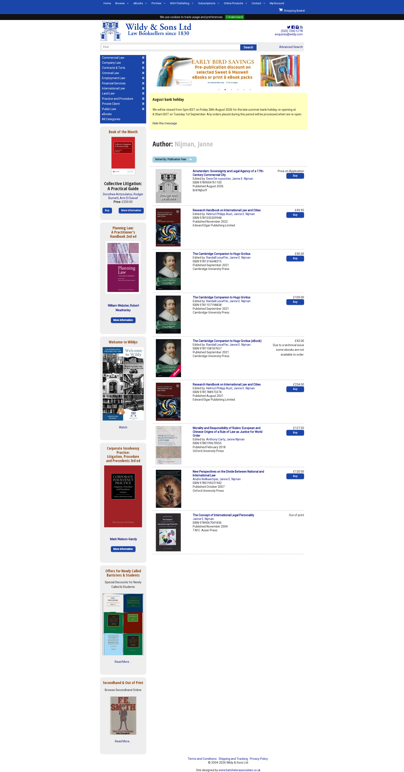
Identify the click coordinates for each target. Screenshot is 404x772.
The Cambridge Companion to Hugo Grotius (221, 253)
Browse (120, 3)
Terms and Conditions (202, 758)
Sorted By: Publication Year (170, 159)
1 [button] (219, 90)
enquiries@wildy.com (289, 34)
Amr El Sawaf (129, 198)
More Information (131, 210)
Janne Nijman (235, 439)
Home (107, 3)
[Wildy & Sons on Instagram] (297, 27)
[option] (228, 70)
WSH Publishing (179, 3)
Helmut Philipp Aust (219, 214)
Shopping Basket (294, 10)
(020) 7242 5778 (292, 31)
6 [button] (250, 90)
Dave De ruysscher (218, 178)
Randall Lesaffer (217, 257)
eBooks (138, 3)
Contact (256, 3)
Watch (123, 427)
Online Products (233, 3)
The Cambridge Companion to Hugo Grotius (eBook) (227, 341)
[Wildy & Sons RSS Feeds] (301, 27)
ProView (156, 3)
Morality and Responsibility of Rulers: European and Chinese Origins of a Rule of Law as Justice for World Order (227, 431)
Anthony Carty (215, 439)
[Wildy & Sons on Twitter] (288, 27)
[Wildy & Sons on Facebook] (293, 27)
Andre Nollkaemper (205, 479)
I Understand (234, 17)
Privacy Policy (259, 758)
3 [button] (231, 90)
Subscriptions (206, 3)
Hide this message (165, 123)
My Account (277, 3)
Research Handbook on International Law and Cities (227, 210)
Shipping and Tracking (233, 758)
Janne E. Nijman (242, 178)
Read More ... (123, 661)
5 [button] (244, 90)
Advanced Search (291, 47)
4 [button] (238, 90)
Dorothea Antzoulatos (117, 194)
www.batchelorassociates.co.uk (239, 770)
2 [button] (225, 90)
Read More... (123, 741)
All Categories (111, 119)
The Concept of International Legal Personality (223, 515)
